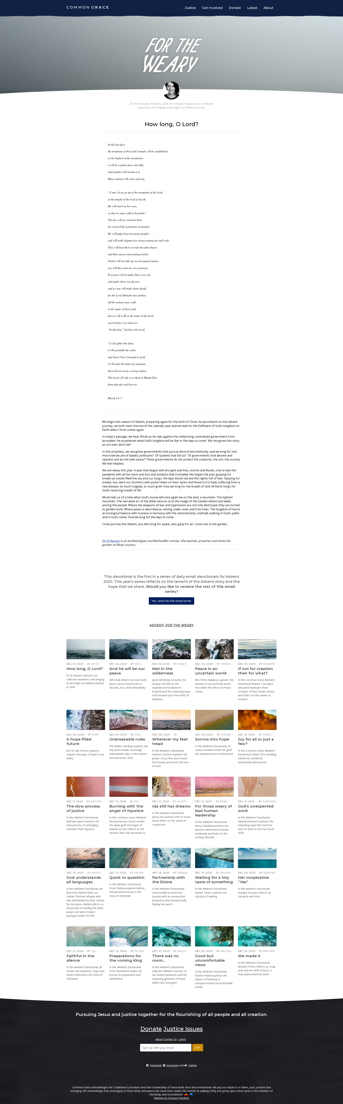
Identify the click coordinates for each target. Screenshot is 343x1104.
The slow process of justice (83, 808)
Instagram (172, 1065)
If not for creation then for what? (255, 670)
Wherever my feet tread (170, 741)
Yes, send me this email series (171, 601)
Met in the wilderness (162, 670)
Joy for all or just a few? (256, 741)
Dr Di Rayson (111, 541)
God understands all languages (83, 879)
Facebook (155, 1065)
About (268, 8)
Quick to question (127, 877)
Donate (235, 8)
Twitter (192, 1065)
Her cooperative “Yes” (253, 879)
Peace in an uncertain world (211, 670)
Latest (252, 8)
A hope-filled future (78, 741)
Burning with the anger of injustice (126, 808)
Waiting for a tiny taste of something (214, 879)
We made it (249, 956)
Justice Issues (183, 1028)
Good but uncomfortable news (210, 960)
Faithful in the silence (80, 958)
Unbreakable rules (127, 739)
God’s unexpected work (256, 808)
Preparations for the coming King (125, 958)
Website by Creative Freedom (171, 1098)
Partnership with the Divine (168, 879)
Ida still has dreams (171, 806)
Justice (190, 8)
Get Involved (212, 8)
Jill (94, 951)
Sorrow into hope (212, 739)
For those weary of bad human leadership (213, 810)
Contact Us (170, 1039)
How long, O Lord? (84, 668)
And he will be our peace (127, 670)
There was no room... (165, 958)
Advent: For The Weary (172, 625)
